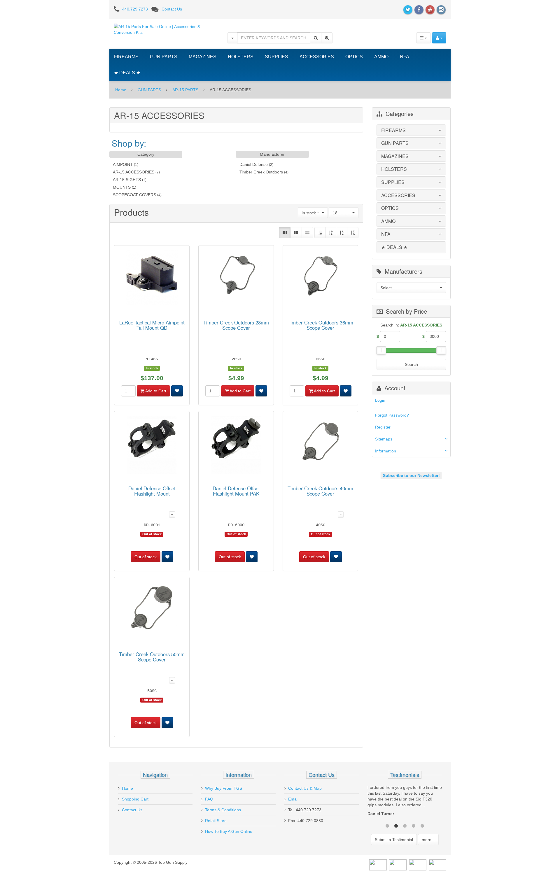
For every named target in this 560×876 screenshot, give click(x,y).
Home (120, 89)
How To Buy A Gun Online (228, 831)
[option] (405, 801)
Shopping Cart (135, 799)
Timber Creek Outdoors (261, 172)
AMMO (381, 56)
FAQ (209, 799)
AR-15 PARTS (185, 89)
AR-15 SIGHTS (127, 179)
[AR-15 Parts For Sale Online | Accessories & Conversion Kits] (166, 29)
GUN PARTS (163, 56)
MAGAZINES (202, 56)
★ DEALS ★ (127, 72)
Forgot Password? (392, 415)
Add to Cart (155, 391)
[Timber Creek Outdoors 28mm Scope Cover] (236, 277)
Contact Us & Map (305, 788)
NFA (404, 56)
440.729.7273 (135, 9)
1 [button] (387, 825)
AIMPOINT (123, 164)
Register (383, 427)
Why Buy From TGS (223, 788)
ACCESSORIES (317, 56)
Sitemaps (383, 439)
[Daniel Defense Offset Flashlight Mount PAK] (236, 445)
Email (293, 799)
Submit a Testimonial (394, 839)
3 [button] (405, 825)
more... (428, 839)
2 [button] (396, 825)
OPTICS (354, 56)
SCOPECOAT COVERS (134, 194)
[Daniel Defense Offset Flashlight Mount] (151, 445)
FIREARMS (126, 56)
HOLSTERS (240, 56)
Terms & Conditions (223, 809)
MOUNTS (122, 187)
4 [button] (413, 825)
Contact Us (172, 9)
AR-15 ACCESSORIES (133, 172)
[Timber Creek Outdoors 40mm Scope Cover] (320, 442)
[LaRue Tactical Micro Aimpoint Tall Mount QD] (152, 278)
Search (411, 364)
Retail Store (216, 820)
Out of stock (145, 556)
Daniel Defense (253, 164)
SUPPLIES (276, 56)
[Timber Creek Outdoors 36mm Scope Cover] (320, 277)
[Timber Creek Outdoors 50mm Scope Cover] (152, 608)
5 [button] (422, 825)
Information (385, 451)
